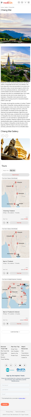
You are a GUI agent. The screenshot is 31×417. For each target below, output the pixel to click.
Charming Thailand (9, 211)
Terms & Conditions (20, 411)
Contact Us (24, 357)
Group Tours (14, 349)
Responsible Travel (4, 354)
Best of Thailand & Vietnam (11, 312)
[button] (1, 2)
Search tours (15, 174)
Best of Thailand (8, 261)
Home (2, 7)
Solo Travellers (15, 351)
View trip (19, 222)
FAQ (22, 351)
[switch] (3, 170)
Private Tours (14, 355)
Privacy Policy (9, 411)
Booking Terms (25, 355)
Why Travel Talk (5, 351)
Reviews (3, 357)
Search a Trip (14, 353)
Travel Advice (24, 353)
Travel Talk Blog (5, 359)
